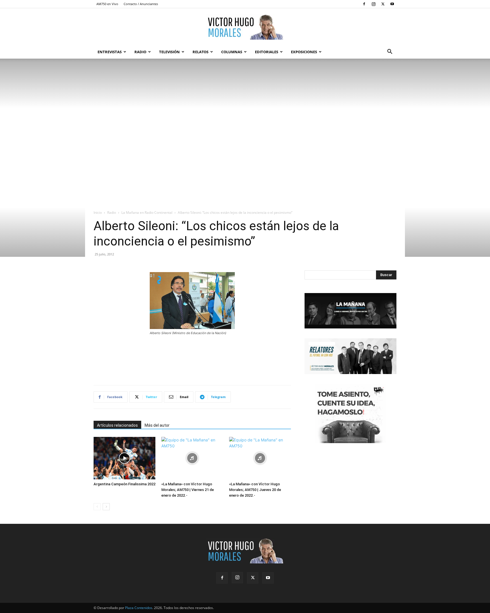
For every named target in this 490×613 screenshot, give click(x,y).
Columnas (231, 51)
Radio (140, 51)
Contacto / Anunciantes (141, 4)
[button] (389, 52)
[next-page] (106, 506)
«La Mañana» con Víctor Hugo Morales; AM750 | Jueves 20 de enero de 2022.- (255, 489)
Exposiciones (304, 51)
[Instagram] (373, 4)
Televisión (169, 51)
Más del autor (157, 425)
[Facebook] (364, 4)
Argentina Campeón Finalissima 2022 (124, 484)
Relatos (200, 51)
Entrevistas (110, 51)
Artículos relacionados (117, 425)
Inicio (98, 212)
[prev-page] (97, 506)
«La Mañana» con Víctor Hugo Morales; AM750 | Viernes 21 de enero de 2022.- (187, 489)
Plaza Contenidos (138, 607)
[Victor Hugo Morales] (245, 27)
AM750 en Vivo (107, 4)
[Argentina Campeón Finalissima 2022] (124, 458)
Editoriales (266, 51)
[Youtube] (392, 4)
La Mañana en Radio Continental (146, 212)
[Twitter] (383, 4)
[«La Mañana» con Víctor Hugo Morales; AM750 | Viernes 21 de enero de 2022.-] (192, 458)
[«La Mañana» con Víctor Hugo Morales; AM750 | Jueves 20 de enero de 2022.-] (260, 458)
